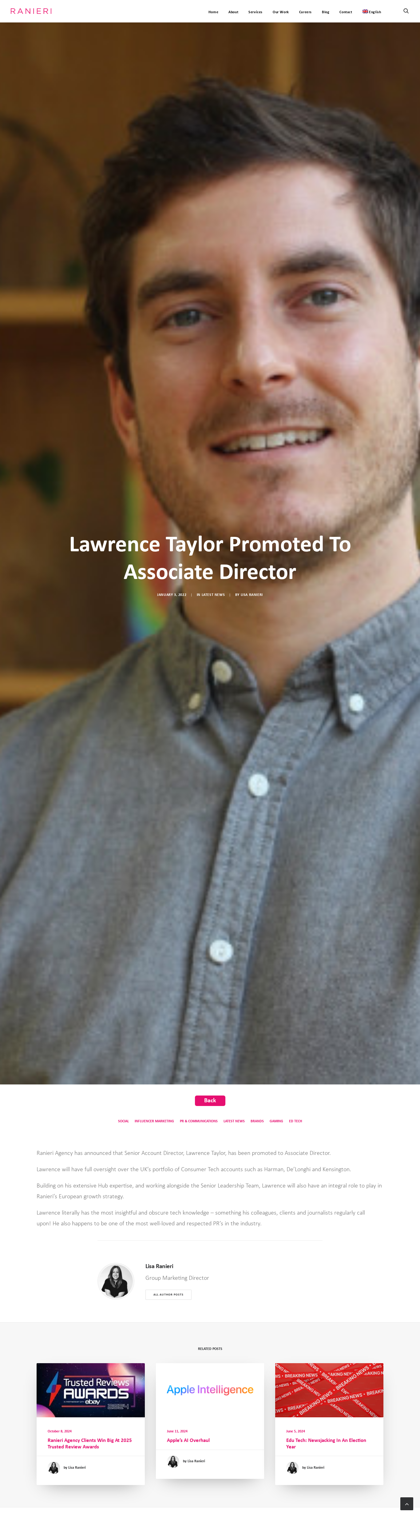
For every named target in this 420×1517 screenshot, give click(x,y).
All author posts (168, 1294)
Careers (305, 12)
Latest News (213, 595)
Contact (345, 12)
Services (255, 12)
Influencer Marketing (154, 1121)
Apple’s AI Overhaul (188, 1440)
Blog (325, 12)
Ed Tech (295, 1121)
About (233, 12)
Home (213, 12)
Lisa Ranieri (252, 595)
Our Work (281, 12)
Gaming (276, 1121)
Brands (257, 1121)
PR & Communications (199, 1121)
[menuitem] (369, 11)
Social (123, 1121)
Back (210, 1101)
